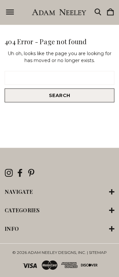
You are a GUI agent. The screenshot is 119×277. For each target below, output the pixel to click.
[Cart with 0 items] (110, 12)
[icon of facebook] (20, 173)
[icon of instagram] (9, 173)
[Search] (97, 12)
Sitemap (98, 252)
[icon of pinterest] (31, 173)
